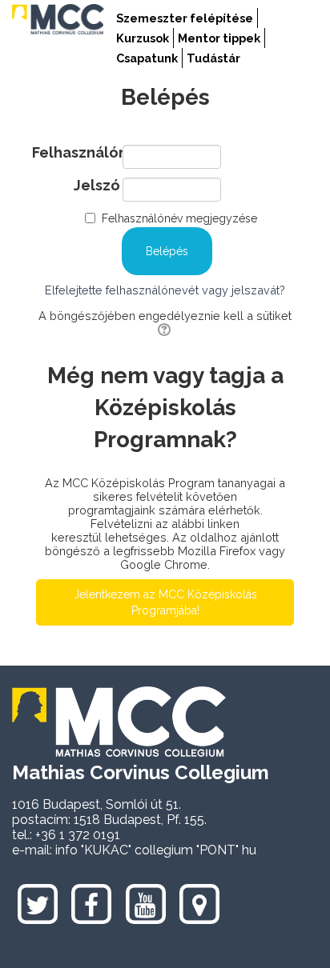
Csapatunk (147, 58)
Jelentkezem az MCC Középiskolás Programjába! (165, 602)
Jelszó (97, 186)
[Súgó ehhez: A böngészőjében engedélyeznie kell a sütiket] (165, 329)
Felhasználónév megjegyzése (179, 218)
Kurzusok (142, 38)
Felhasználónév (76, 153)
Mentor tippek (219, 38)
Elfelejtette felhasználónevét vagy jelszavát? (165, 290)
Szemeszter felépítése (184, 18)
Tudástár (213, 58)
